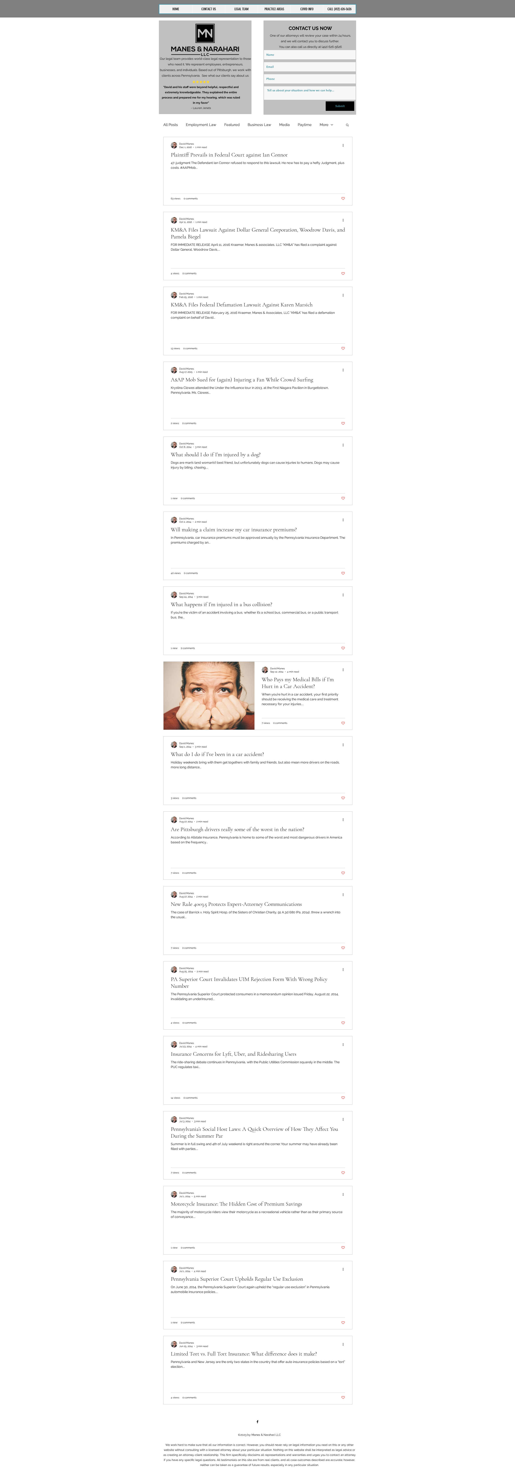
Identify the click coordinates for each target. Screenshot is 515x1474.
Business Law (259, 125)
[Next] (246, 67)
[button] (274, 9)
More (324, 125)
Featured (232, 125)
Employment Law (201, 125)
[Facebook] (257, 1422)
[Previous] (164, 67)
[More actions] (344, 145)
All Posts (170, 125)
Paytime (305, 125)
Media (284, 125)
